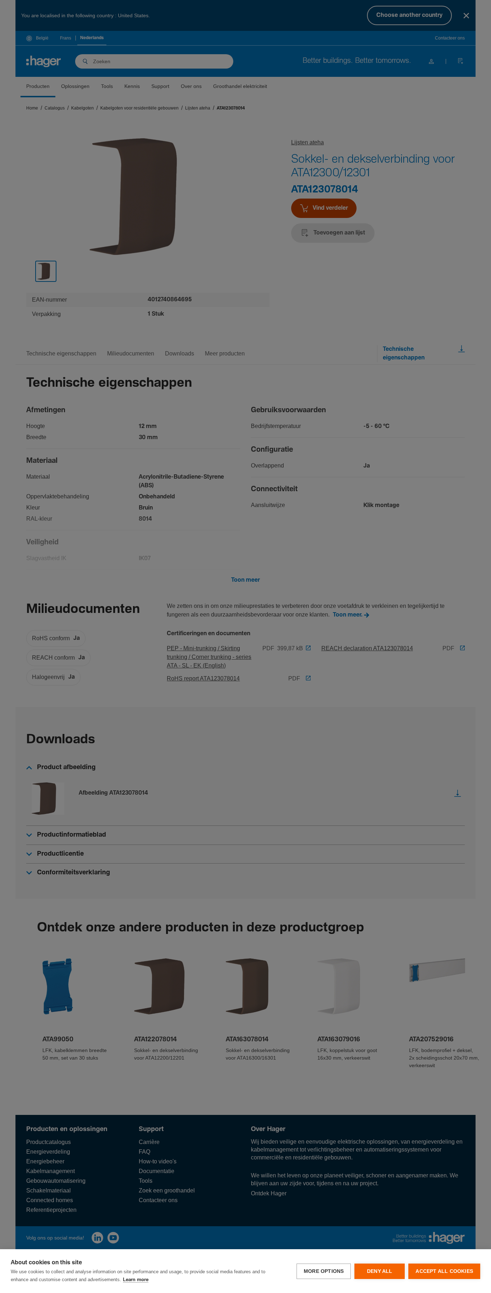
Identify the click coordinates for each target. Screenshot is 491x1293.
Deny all (380, 1271)
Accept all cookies (444, 1271)
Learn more (135, 1280)
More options (324, 1271)
